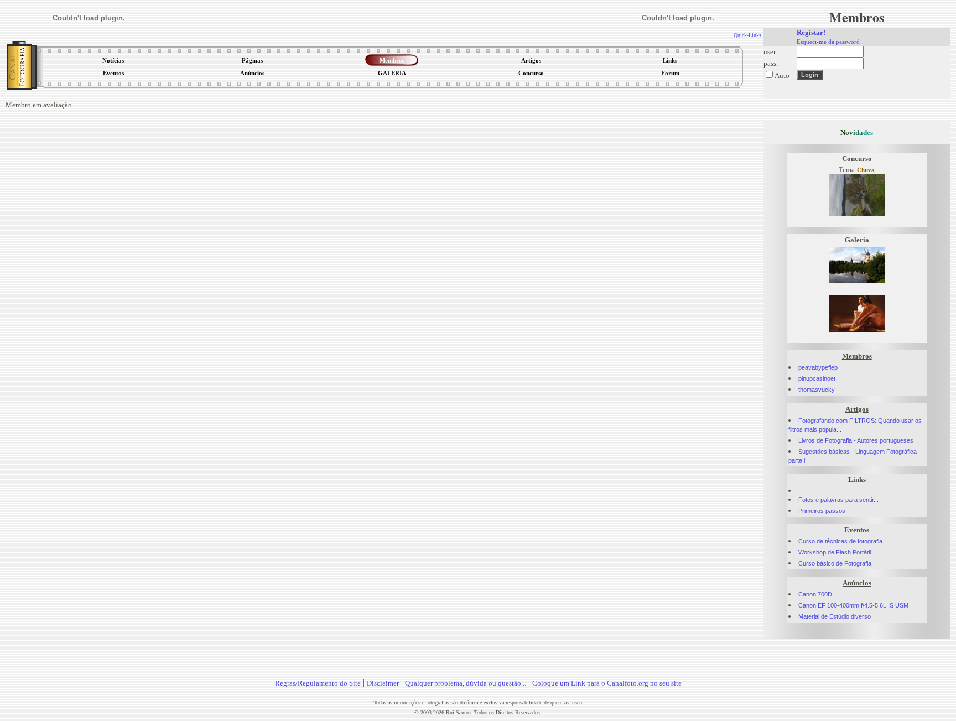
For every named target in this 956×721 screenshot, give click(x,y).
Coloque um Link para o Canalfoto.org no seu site (607, 683)
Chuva (866, 170)
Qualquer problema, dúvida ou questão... (465, 683)
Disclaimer (383, 683)
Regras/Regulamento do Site (318, 683)
